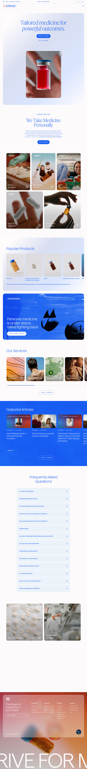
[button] (43, 491)
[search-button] (78, 1)
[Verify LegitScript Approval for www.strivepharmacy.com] (78, 732)
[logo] (9, 6)
